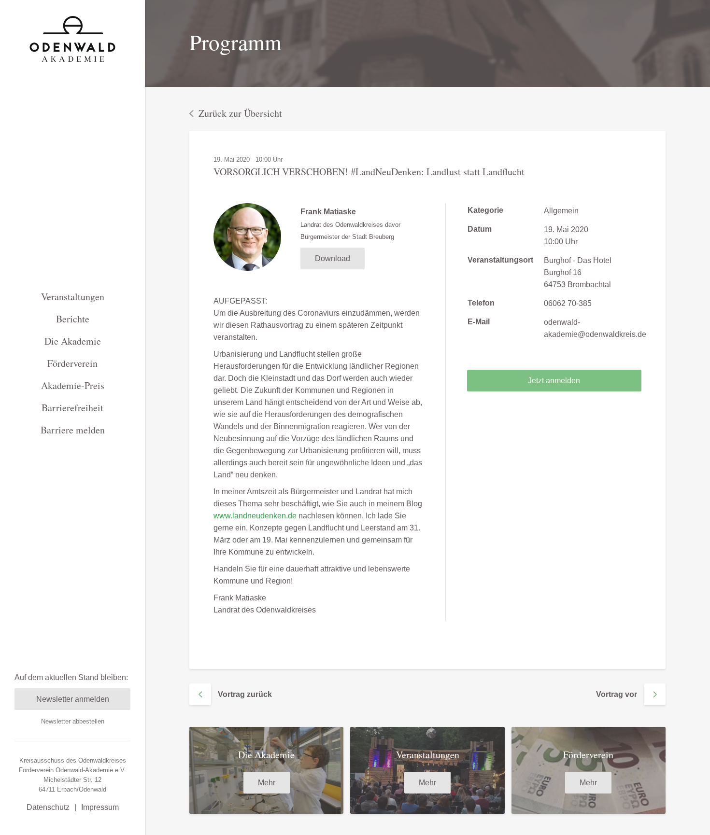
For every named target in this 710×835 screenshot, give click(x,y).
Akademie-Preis (72, 385)
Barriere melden (73, 429)
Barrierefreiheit (72, 407)
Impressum (100, 807)
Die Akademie (72, 341)
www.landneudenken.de (255, 516)
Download (332, 258)
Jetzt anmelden (554, 380)
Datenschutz (48, 807)
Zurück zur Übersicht (240, 113)
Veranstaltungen (72, 296)
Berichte (72, 318)
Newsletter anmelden (72, 699)
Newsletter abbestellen (72, 721)
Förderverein (72, 363)
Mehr (266, 783)
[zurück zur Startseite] (72, 38)
